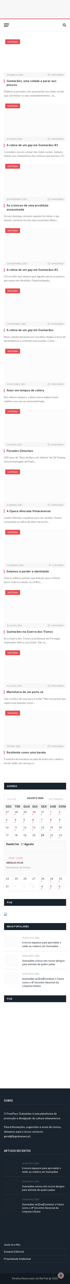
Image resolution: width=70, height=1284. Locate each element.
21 (42, 835)
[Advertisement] (35, 1043)
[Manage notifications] (61, 1275)
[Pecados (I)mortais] (35, 425)
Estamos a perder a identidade (28, 571)
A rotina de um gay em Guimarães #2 (32, 270)
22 (51, 835)
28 (16, 812)
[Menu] (6, 25)
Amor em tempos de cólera (25, 390)
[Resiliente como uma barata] (35, 727)
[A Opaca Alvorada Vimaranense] (35, 485)
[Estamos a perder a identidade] (35, 546)
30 (34, 812)
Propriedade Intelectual (17, 1258)
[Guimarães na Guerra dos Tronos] (35, 606)
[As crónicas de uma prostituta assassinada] (35, 180)
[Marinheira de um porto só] (35, 666)
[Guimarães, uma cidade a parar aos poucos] (35, 55)
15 (51, 827)
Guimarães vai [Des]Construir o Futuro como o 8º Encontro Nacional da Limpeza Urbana (43, 982)
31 (42, 812)
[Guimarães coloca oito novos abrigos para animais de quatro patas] (11, 960)
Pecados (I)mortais (20, 451)
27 (7, 812)
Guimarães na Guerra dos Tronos (30, 631)
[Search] (64, 25)
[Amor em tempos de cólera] (35, 365)
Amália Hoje (14, 862)
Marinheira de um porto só (25, 692)
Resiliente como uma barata (26, 752)
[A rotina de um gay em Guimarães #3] (35, 120)
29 (25, 812)
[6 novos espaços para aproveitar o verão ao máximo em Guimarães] (11, 942)
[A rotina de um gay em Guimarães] (35, 304)
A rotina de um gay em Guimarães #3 (32, 145)
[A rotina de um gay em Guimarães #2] (35, 244)
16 (60, 827)
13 (33, 827)
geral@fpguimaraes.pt (17, 1136)
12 (24, 827)
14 (42, 827)
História (13, 41)
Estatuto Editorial (14, 1251)
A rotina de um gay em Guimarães (30, 330)
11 (16, 827)
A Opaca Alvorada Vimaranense (29, 511)
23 (60, 835)
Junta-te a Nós (12, 1244)
